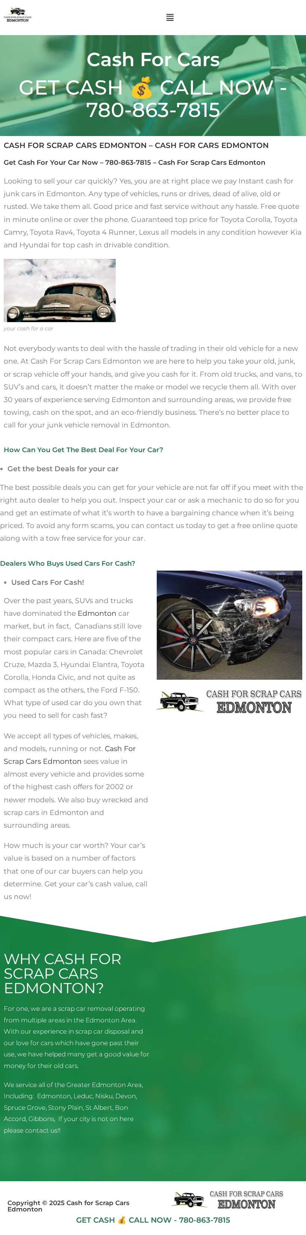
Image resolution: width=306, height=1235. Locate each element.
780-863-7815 (128, 162)
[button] (169, 17)
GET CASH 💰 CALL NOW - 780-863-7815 (153, 98)
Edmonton (97, 613)
